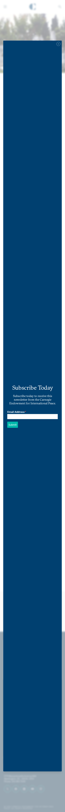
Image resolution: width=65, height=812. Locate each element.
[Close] (58, 44)
